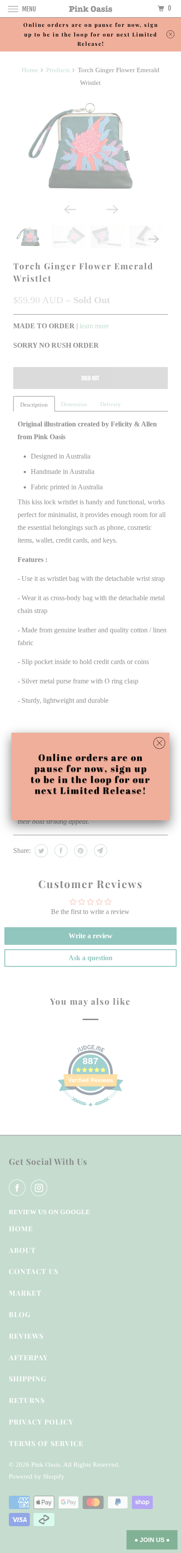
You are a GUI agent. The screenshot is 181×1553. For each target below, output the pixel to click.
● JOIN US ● (152, 1539)
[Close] (159, 743)
